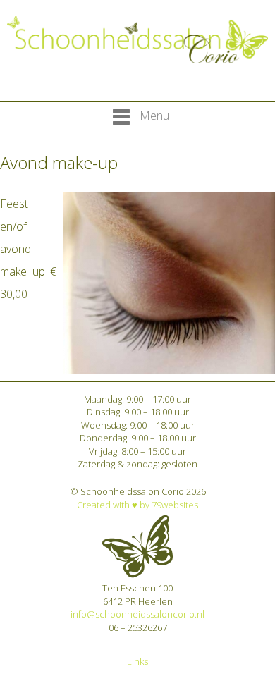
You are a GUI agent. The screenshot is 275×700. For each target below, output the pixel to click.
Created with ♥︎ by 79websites (137, 504)
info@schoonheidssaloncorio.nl (137, 614)
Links (137, 661)
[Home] (137, 40)
